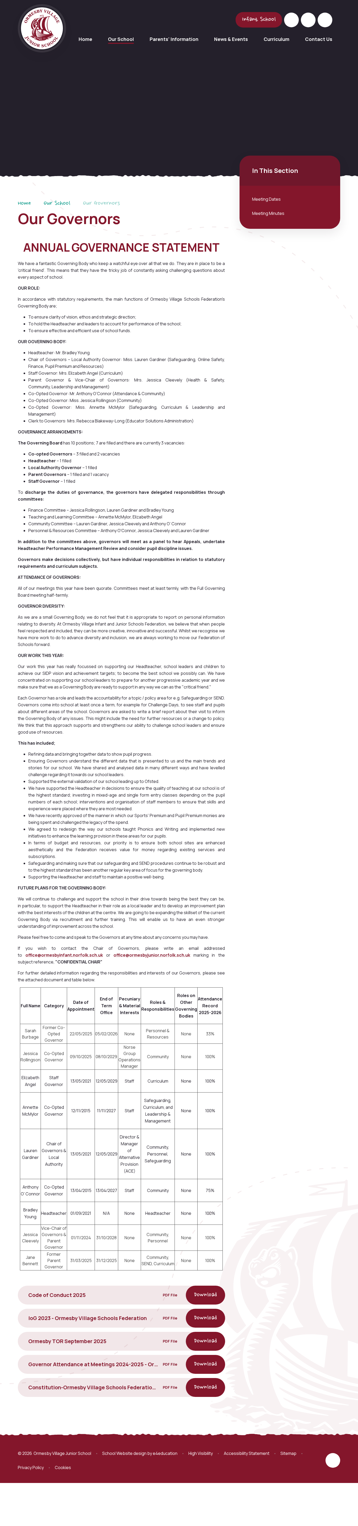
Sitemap (288, 1453)
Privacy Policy (31, 1467)
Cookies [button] (63, 1467)
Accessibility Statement (246, 1453)
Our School (57, 203)
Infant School (259, 19)
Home (24, 203)
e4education (165, 1453)
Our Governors (101, 203)
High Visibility (200, 1453)
